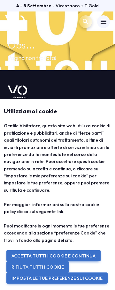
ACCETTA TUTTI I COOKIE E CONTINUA (54, 256)
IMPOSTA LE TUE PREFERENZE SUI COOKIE (57, 278)
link (60, 211)
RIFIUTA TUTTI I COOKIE (38, 267)
